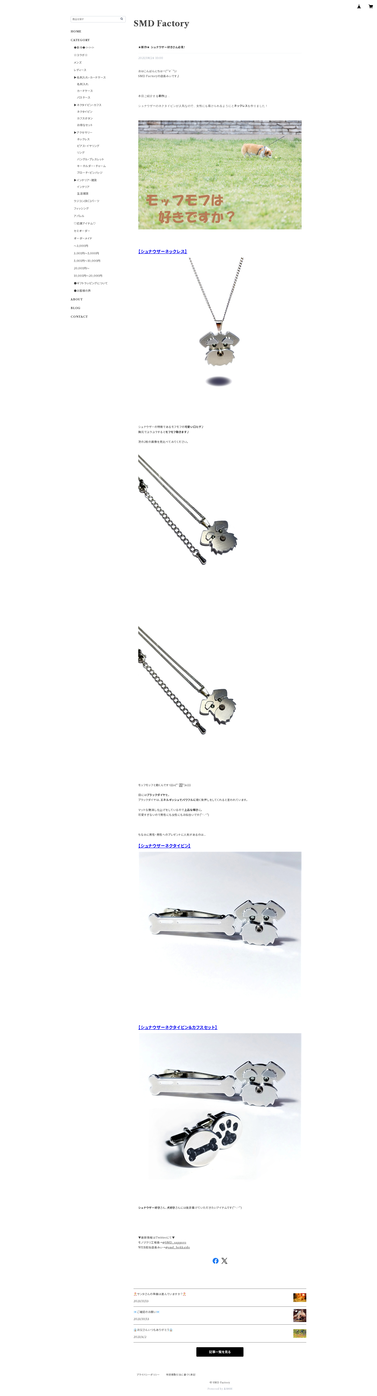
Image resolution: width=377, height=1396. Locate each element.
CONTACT (79, 317)
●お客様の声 (82, 291)
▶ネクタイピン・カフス (88, 105)
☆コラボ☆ (81, 55)
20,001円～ (81, 268)
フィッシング (81, 208)
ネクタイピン (84, 112)
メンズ (77, 62)
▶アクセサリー (83, 132)
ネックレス (83, 139)
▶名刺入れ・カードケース (90, 77)
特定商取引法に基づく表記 (181, 1374)
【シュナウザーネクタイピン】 (164, 845)
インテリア (83, 187)
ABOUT (77, 299)
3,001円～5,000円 (86, 253)
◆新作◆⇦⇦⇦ (84, 47)
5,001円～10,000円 (87, 261)
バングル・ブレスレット (90, 159)
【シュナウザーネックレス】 (162, 251)
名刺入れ (83, 84)
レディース (80, 70)
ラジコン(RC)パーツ (86, 201)
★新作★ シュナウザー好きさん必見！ (161, 47)
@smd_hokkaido (178, 1247)
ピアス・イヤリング (88, 146)
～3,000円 (81, 246)
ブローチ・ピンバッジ (90, 172)
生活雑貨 (83, 193)
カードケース (85, 91)
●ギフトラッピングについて (91, 283)
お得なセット (85, 125)
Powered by (216, 1388)
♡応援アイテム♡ (85, 223)
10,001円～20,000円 (88, 276)
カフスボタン (85, 118)
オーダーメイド (83, 238)
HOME (76, 31)
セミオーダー (82, 231)
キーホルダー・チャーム (91, 166)
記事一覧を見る (220, 1352)
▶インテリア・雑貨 (85, 180)
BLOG (76, 308)
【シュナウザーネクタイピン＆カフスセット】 (178, 1027)
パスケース (84, 97)
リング (80, 152)
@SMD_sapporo (174, 1242)
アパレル (79, 216)
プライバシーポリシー (148, 1374)
